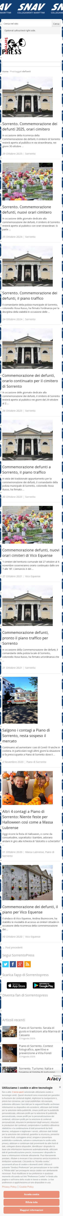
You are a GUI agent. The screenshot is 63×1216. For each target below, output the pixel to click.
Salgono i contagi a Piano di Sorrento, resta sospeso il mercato (26, 735)
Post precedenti (12, 947)
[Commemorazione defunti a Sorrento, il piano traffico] (27, 459)
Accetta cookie (31, 1194)
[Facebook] (13, 964)
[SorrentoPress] (31, 45)
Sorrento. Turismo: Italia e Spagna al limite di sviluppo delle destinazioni (37, 1072)
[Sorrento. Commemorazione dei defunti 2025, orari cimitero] (27, 116)
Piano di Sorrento (36, 761)
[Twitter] (5, 964)
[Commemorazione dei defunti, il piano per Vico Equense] (27, 899)
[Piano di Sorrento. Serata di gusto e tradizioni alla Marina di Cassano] (9, 1036)
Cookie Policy (26, 1186)
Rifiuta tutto (32, 1202)
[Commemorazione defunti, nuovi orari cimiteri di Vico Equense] (27, 542)
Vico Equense (32, 576)
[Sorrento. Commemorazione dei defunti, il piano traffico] (27, 285)
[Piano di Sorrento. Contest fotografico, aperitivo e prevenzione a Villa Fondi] (9, 1061)
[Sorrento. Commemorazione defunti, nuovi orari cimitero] (27, 199)
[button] (60, 1087)
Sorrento (30, 153)
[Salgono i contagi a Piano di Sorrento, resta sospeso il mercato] (20, 722)
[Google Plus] (20, 964)
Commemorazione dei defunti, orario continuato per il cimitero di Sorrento (30, 381)
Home (5, 71)
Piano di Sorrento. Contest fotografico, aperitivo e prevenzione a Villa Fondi (36, 1049)
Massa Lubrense (34, 852)
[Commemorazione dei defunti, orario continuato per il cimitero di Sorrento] (27, 368)
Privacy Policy (9, 1186)
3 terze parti (18, 1092)
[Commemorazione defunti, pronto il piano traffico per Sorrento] (27, 625)
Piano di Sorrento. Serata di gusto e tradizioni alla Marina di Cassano (39, 1031)
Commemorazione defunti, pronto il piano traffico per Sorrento (25, 638)
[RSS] (27, 964)
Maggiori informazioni (31, 1210)
